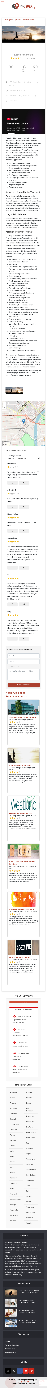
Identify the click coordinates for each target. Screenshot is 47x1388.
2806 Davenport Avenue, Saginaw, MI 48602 (23, 912)
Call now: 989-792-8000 (18, 91)
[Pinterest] (31, 1371)
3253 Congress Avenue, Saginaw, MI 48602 (22, 816)
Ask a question (23, 1002)
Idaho (12, 1151)
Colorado (13, 1119)
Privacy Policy (10, 1349)
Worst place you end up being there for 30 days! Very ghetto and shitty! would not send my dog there (23, 474)
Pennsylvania (30, 1159)
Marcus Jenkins (12, 514)
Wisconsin (29, 1218)
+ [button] (5, 403)
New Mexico (30, 1121)
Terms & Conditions (12, 1345)
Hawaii (12, 1146)
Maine (12, 1188)
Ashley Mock (11, 490)
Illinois (12, 1156)
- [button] (5, 407)
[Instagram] (8, 1371)
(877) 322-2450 (23, 1382)
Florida (12, 1135)
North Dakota (30, 1138)
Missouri (13, 1221)
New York (29, 1127)
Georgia (13, 1140)
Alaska (12, 1098)
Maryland (13, 1194)
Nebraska (29, 1098)
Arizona (13, 1103)
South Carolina (31, 1170)
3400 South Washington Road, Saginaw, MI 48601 (22, 867)
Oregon (28, 1154)
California (13, 1114)
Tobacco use (22, 1043)
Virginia (28, 1202)
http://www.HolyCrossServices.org (23, 96)
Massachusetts (15, 1199)
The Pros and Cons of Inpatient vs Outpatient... (27, 1311)
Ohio (27, 1143)
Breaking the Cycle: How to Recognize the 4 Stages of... (29, 1291)
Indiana (12, 1162)
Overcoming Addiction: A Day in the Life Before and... (29, 1301)
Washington (30, 1207)
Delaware (13, 1130)
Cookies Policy (10, 1352)
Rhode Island (30, 1164)
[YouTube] (26, 1371)
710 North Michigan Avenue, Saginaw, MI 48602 (22, 769)
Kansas (12, 1172)
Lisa (8, 575)
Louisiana (13, 1183)
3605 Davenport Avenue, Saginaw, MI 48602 (23, 960)
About (7, 1341)
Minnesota (14, 1210)
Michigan (13, 1205)
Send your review (23, 685)
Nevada (28, 1103)
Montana (29, 1092)
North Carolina (31, 1132)
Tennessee (30, 1180)
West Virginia (30, 1212)
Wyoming (29, 1223)
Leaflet (43, 445)
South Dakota (30, 1175)
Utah (27, 1191)
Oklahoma (29, 1148)
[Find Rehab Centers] (23, 6)
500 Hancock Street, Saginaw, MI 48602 (21, 720)
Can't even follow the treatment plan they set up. (22, 500)
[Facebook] (20, 1371)
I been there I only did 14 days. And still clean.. (21, 524)
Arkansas (13, 1108)
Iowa (11, 1167)
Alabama (13, 1092)
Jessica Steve (12, 538)
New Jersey (30, 1116)
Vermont (29, 1196)
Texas (28, 1186)
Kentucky (13, 1178)
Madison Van (11, 463)
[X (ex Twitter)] (14, 1371)
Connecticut (14, 1124)
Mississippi (14, 1215)
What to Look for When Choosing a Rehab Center (28, 1321)
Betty (9, 611)
